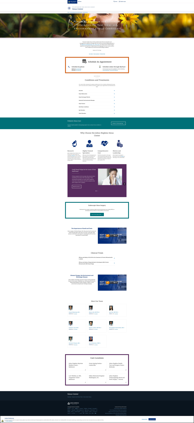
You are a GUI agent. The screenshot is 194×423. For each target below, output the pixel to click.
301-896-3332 (78, 70)
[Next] (124, 184)
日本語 (68, 411)
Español (69, 408)
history (122, 156)
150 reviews (116, 313)
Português (95, 408)
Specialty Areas (85, 12)
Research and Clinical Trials (77, 396)
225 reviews (96, 329)
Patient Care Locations (122, 410)
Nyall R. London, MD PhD (95, 327)
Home (68, 12)
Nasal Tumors (82, 103)
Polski (90, 411)
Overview (69, 396)
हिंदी (83, 413)
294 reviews (75, 344)
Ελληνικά (95, 411)
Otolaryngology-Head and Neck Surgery (83, 7)
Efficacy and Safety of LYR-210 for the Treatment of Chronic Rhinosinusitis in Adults (96, 258)
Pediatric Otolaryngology (117, 123)
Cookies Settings (144, 419)
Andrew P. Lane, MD (73, 327)
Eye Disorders (82, 110)
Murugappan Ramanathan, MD (116, 327)
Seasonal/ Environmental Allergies (87, 100)
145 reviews (96, 313)
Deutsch (86, 411)
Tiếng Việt (73, 410)
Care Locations (96, 53)
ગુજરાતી (68, 413)
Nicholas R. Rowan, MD (74, 343)
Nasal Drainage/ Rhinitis (84, 97)
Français (81, 408)
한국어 (72, 411)
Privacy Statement (123, 411)
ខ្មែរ (89, 413)
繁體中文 (76, 408)
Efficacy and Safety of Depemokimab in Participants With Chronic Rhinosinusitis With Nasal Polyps (94, 263)
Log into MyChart (106, 70)
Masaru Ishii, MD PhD (94, 312)
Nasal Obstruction (83, 93)
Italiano (68, 410)
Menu (79, 2)
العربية (82, 411)
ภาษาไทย (73, 413)
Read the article (76, 186)
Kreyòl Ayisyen (77, 411)
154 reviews (75, 329)
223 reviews (116, 329)
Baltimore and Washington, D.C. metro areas (91, 44)
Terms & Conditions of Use (110, 413)
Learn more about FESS (96, 214)
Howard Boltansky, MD (74, 312)
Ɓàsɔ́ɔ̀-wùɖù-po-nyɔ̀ (80, 410)
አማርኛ (73, 408)
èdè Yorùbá (92, 410)
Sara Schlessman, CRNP (94, 343)
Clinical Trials (102, 53)
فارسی (80, 413)
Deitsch (86, 413)
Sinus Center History (87, 396)
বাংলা (96, 410)
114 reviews (96, 344)
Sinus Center (77, 9)
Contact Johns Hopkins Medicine (120, 408)
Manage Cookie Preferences (121, 414)
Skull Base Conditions (84, 106)
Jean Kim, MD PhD (113, 312)
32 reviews (75, 313)
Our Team (91, 53)
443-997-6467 (78, 69)
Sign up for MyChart (114, 70)
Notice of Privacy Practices (114, 411)
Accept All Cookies (152, 419)
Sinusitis (81, 90)
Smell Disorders (82, 113)
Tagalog (85, 408)
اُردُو (77, 413)
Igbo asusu (87, 410)
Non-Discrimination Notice (121, 413)
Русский (89, 408)
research (73, 155)
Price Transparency (113, 410)
